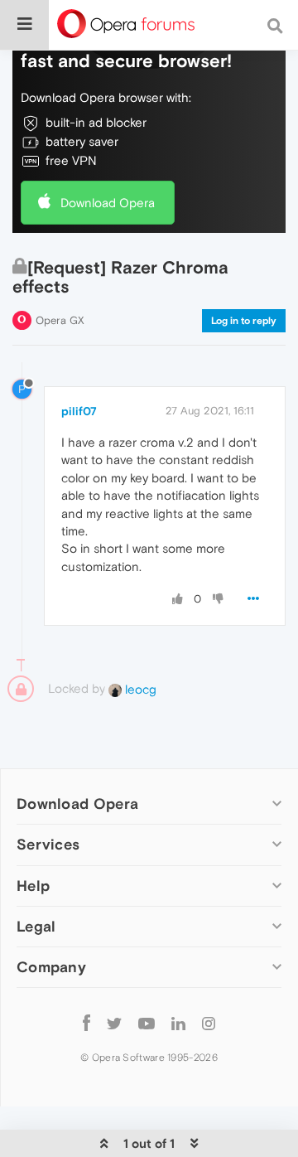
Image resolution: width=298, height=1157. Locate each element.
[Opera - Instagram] (208, 1023)
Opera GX (60, 320)
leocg (139, 689)
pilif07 (79, 411)
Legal (36, 926)
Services (48, 844)
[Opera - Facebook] (86, 1023)
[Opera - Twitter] (114, 1023)
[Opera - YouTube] (146, 1023)
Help (33, 885)
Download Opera (107, 203)
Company (51, 966)
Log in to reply (243, 321)
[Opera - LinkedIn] (178, 1023)
